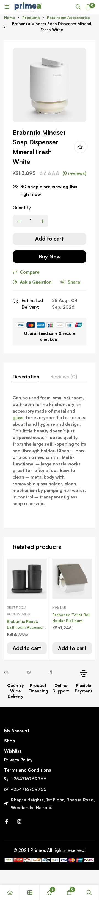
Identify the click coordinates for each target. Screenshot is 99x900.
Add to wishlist (80, 147)
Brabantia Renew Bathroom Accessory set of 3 (26, 627)
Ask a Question (36, 282)
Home (9, 17)
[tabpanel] (49, 457)
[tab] (26, 377)
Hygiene (59, 607)
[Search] (78, 7)
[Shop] (30, 892)
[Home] (10, 892)
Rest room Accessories (68, 17)
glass (18, 417)
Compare (30, 272)
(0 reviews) (74, 173)
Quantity (22, 207)
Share (74, 282)
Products (31, 17)
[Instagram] (19, 821)
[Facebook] (6, 821)
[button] (27, 648)
